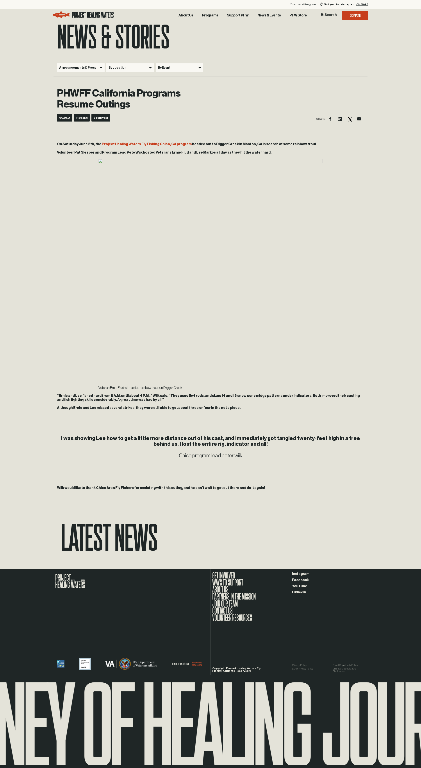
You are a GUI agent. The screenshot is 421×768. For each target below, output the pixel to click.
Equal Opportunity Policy (345, 665)
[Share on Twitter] (349, 119)
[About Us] (185, 15)
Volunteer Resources (232, 620)
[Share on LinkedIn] (340, 119)
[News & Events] (269, 15)
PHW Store (298, 15)
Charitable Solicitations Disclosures (344, 670)
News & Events (269, 15)
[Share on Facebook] (330, 119)
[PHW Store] (298, 15)
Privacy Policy (299, 665)
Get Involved (223, 578)
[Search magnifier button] (322, 15)
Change (362, 4)
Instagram (300, 574)
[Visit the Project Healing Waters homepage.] (83, 15)
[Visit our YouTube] (359, 119)
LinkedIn (299, 592)
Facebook (300, 580)
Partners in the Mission (234, 599)
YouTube (299, 586)
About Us (185, 15)
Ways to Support (227, 585)
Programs (210, 15)
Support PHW (238, 15)
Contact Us (222, 613)
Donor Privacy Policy (302, 668)
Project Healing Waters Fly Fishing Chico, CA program (147, 144)
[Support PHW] (238, 15)
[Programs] (210, 15)
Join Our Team (225, 606)
